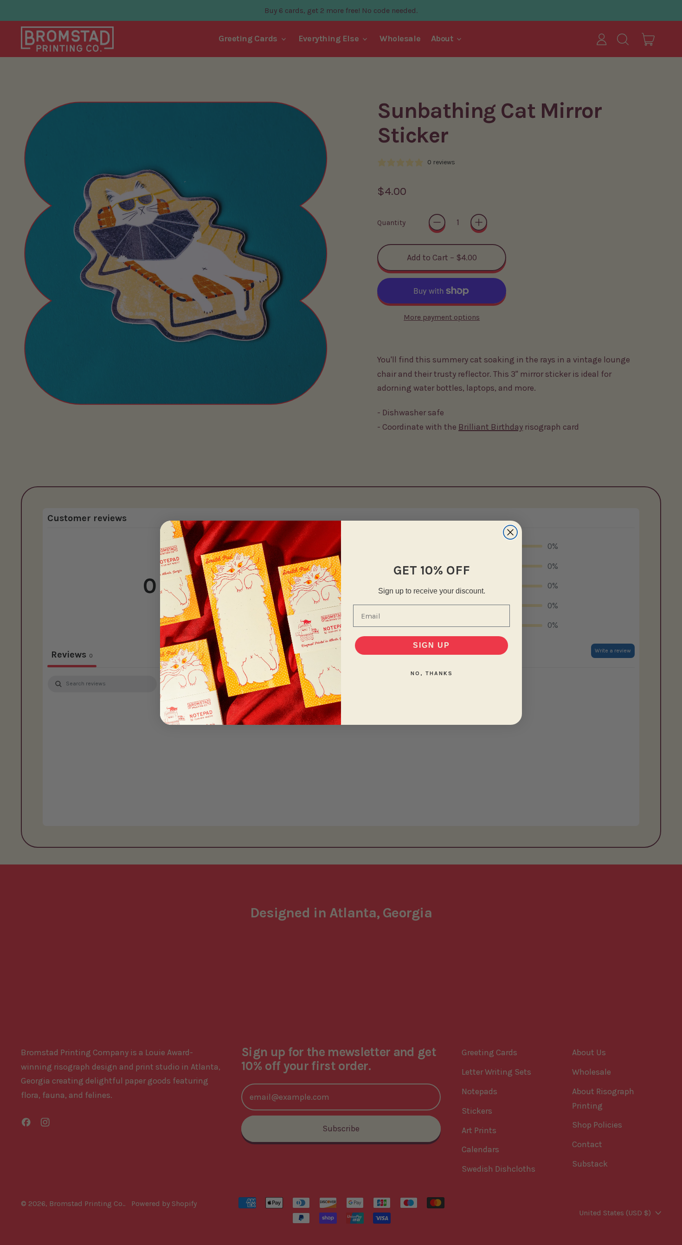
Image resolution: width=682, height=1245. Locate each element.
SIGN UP (431, 645)
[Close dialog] (510, 532)
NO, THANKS (432, 673)
